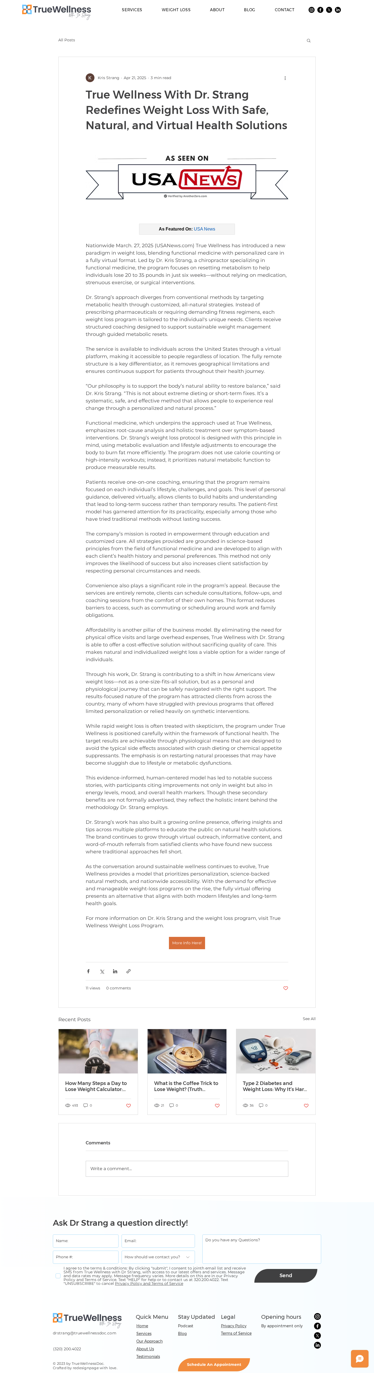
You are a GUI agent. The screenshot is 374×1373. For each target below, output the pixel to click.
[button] (308, 40)
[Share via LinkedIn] (115, 971)
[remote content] (187, 229)
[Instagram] (312, 10)
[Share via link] (128, 971)
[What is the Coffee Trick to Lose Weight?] (187, 1051)
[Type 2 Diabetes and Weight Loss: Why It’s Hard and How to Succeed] (275, 1051)
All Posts (66, 40)
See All (309, 1018)
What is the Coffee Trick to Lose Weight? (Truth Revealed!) (186, 1086)
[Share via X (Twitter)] (101, 971)
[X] (329, 10)
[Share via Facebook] (88, 971)
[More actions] (285, 77)
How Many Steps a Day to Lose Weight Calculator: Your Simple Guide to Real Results (96, 1086)
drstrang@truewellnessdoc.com (84, 1333)
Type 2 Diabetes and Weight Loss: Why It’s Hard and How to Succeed (275, 1086)
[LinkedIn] (338, 10)
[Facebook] (320, 10)
